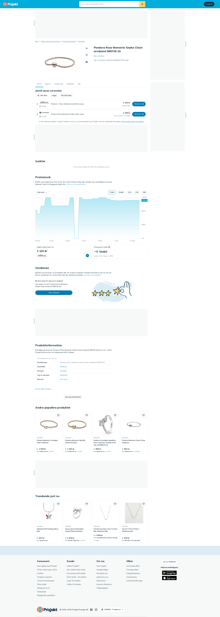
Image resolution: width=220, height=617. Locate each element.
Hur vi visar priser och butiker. (132, 121)
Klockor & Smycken (69, 41)
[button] (86, 48)
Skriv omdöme (99, 56)
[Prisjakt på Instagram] (96, 609)
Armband (63, 375)
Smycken (81, 41)
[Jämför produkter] (86, 62)
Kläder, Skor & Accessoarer (50, 41)
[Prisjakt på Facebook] (91, 609)
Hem (37, 41)
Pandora (63, 367)
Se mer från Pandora (43, 389)
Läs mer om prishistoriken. (76, 184)
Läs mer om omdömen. (92, 275)
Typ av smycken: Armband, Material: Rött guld (111, 60)
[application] (91, 219)
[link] (48, 432)
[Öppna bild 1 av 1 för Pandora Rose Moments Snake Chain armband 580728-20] (59, 63)
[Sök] (142, 4)
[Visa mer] (37, 104)
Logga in (209, 4)
